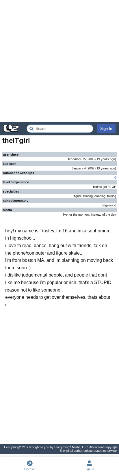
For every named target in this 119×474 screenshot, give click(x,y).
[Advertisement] (59, 60)
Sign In (106, 128)
